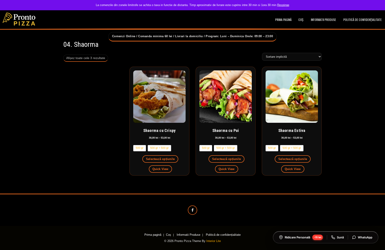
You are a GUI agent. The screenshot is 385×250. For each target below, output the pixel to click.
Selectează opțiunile (160, 159)
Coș (300, 19)
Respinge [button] (283, 5)
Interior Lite (213, 241)
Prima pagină (283, 19)
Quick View (160, 169)
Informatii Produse (323, 19)
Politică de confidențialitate (362, 19)
